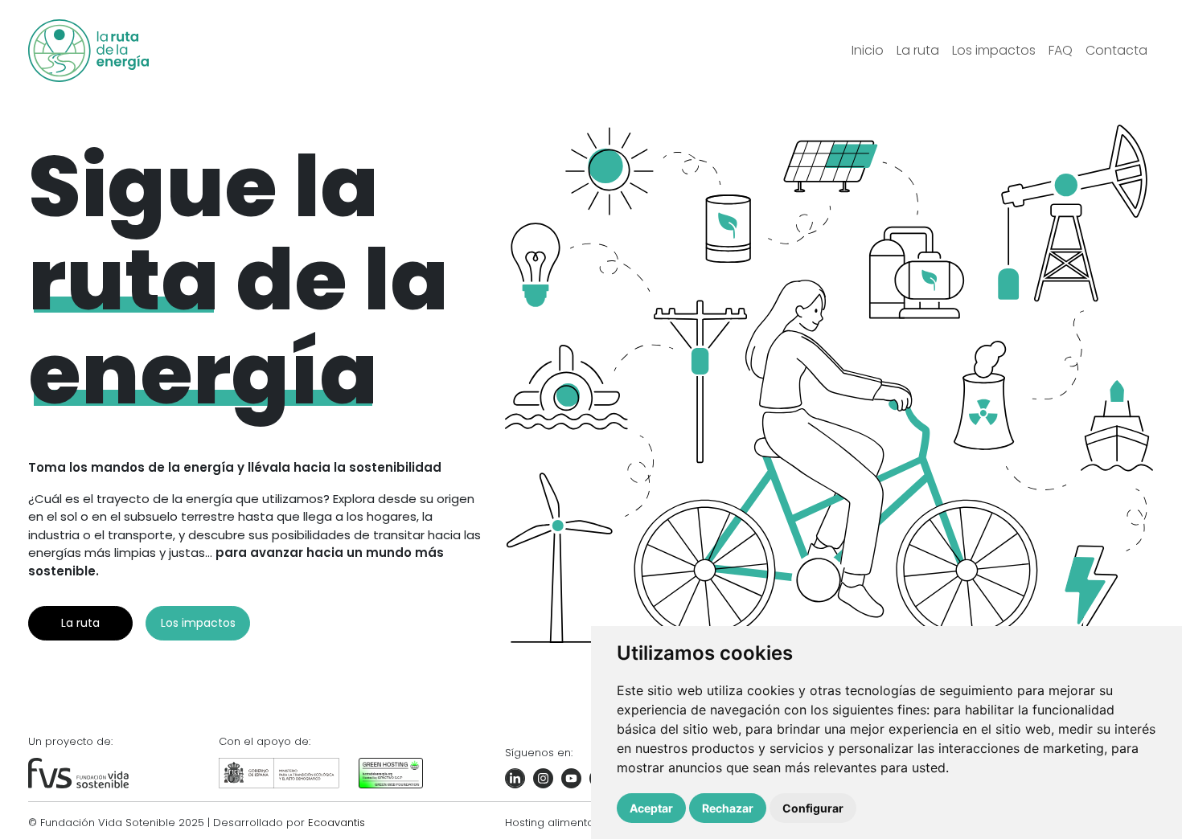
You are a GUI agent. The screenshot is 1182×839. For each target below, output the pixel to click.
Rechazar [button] (727, 808)
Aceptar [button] (651, 808)
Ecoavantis (336, 822)
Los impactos (198, 623)
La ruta (80, 623)
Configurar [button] (812, 808)
